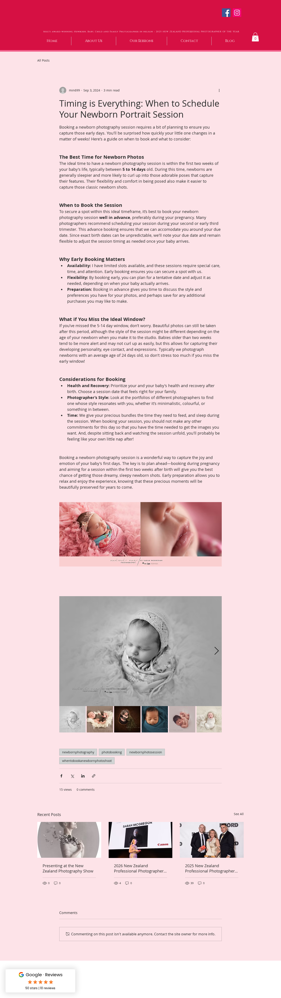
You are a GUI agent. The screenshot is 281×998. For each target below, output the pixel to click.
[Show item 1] (72, 719)
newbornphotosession (145, 752)
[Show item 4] (155, 719)
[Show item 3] (127, 719)
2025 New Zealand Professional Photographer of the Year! (210, 868)
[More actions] (219, 90)
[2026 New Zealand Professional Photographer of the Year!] (141, 840)
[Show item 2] (100, 719)
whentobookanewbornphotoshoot (87, 761)
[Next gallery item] (216, 651)
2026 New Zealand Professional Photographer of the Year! (139, 868)
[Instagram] (237, 12)
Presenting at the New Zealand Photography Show (68, 868)
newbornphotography (78, 752)
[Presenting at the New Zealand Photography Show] (69, 840)
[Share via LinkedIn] (83, 776)
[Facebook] (226, 12)
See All (239, 814)
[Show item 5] (182, 719)
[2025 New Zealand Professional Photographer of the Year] (212, 840)
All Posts (43, 60)
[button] (255, 37)
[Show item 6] (209, 719)
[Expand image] (140, 651)
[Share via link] (94, 776)
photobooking (112, 752)
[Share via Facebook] (61, 776)
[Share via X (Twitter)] (72, 776)
